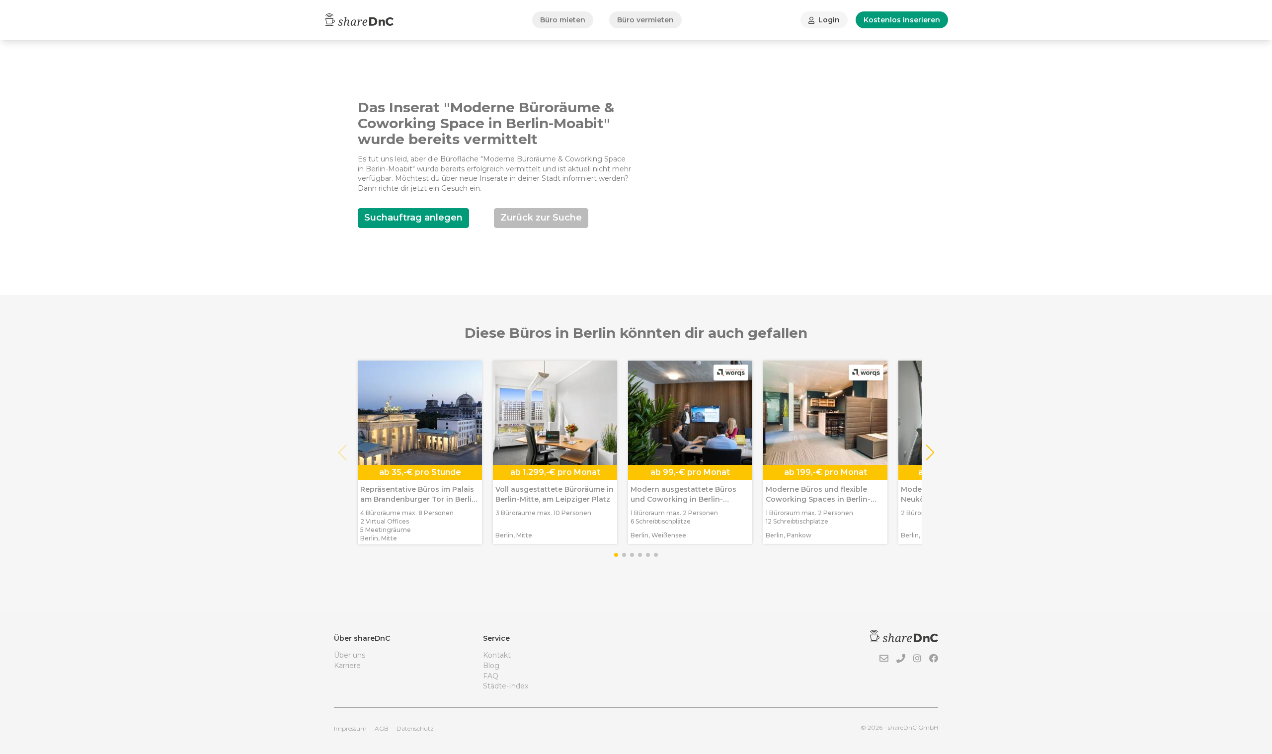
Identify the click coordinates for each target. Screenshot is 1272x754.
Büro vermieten (645, 19)
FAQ (490, 676)
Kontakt (497, 655)
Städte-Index (505, 685)
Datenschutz (415, 728)
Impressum (350, 728)
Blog (491, 665)
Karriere (347, 665)
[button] (929, 452)
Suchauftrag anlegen (413, 217)
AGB (382, 728)
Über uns (349, 655)
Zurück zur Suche (541, 217)
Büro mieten (562, 19)
